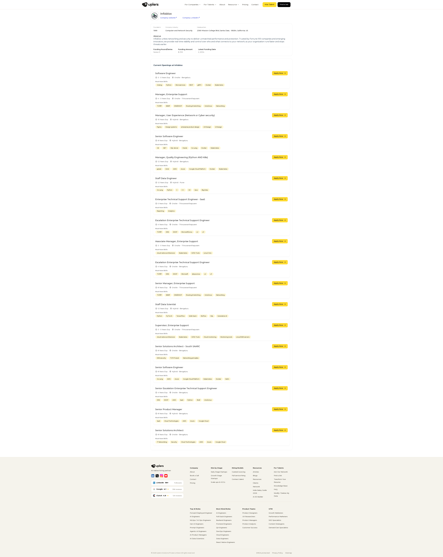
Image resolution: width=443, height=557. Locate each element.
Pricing (245, 4)
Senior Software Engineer (169, 136)
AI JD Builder (258, 497)
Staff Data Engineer (166, 178)
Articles (256, 472)
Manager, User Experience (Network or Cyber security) (185, 115)
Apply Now (278, 73)
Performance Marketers (278, 516)
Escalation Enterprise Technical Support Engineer (182, 220)
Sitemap (288, 553)
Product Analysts (249, 524)
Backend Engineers (224, 520)
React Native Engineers (225, 542)
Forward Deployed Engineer (201, 513)
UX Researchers (248, 516)
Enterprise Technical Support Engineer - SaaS (180, 199)
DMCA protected (263, 553)
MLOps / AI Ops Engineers (200, 520)
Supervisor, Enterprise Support (172, 325)
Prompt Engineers (197, 527)
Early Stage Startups (219, 472)
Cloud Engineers (222, 535)
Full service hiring (238, 475)
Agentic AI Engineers (198, 531)
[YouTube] (166, 475)
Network (256, 487)
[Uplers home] (167, 466)
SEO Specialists (275, 520)
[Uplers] (150, 4)
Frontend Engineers (224, 524)
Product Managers (249, 520)
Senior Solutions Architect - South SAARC (177, 346)
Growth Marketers (276, 513)
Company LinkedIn (190, 18)
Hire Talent (269, 4)
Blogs (255, 475)
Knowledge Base (280, 486)
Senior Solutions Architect (169, 430)
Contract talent (238, 479)
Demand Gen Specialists (278, 527)
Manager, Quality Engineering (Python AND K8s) (181, 157)
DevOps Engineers (223, 531)
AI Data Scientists (197, 538)
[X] (157, 475)
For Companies (191, 4)
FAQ (275, 489)
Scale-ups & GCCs (218, 482)
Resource (232, 4)
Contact (254, 4)
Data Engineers (222, 538)
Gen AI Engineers (196, 524)
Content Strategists (276, 524)
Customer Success (249, 527)
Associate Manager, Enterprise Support (176, 241)
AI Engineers (195, 516)
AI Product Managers (198, 535)
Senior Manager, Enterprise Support (175, 283)
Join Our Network (281, 472)
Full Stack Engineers (224, 516)
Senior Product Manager (168, 409)
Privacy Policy (277, 553)
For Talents (209, 4)
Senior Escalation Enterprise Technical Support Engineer (186, 388)
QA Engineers (221, 527)
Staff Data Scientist (165, 304)
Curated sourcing (238, 472)
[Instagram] (161, 475)
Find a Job (284, 4)
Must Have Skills (161, 81)
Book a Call (194, 475)
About (222, 4)
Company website (167, 18)
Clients (255, 483)
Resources (257, 479)
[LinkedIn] (152, 475)
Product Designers (249, 513)
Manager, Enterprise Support (171, 94)
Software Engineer (165, 73)
